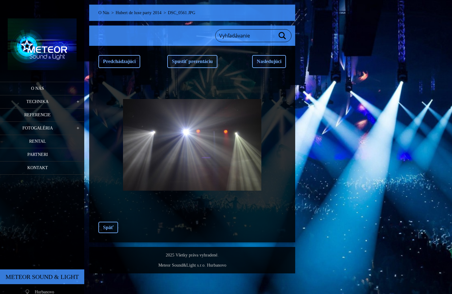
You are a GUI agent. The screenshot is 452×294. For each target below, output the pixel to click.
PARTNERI (37, 154)
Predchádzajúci (119, 61)
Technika (37, 101)
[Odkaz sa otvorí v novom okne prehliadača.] (192, 145)
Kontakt (37, 167)
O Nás (37, 88)
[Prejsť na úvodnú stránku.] (42, 37)
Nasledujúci (269, 61)
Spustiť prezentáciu (192, 61)
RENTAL (37, 141)
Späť (108, 227)
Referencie (37, 115)
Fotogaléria (37, 128)
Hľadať (283, 35)
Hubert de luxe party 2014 (138, 12)
